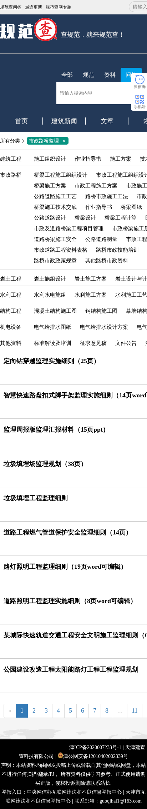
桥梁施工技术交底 (55, 207)
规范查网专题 (58, 7)
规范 (88, 75)
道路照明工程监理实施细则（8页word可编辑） (70, 600)
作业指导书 (88, 159)
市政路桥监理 (48, 141)
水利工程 (10, 295)
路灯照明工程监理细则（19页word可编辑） (65, 566)
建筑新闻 (64, 121)
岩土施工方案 (91, 279)
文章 (107, 121)
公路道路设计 (50, 218)
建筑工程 (10, 159)
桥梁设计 (85, 218)
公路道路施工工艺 (55, 196)
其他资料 (10, 343)
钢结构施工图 (101, 311)
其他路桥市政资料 (106, 260)
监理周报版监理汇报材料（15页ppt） (56, 429)
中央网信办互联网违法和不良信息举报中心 (74, 792)
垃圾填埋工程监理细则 (36, 498)
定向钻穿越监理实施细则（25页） (52, 361)
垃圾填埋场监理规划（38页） (45, 463)
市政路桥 (10, 175)
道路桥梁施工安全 (55, 239)
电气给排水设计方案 (104, 327)
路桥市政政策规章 (55, 260)
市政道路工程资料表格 (60, 250)
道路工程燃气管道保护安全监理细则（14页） (68, 532)
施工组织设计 (50, 159)
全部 (67, 75)
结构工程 (10, 311)
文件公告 (126, 343)
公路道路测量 (101, 239)
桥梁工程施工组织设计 (60, 175)
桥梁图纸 (131, 207)
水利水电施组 (50, 295)
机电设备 (10, 327)
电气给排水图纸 (52, 327)
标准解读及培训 (52, 343)
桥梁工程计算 (121, 218)
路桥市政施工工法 (106, 196)
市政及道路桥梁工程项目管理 (68, 228)
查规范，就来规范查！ (93, 34)
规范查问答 (10, 7)
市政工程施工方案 (96, 186)
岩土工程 (10, 279)
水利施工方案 (91, 295)
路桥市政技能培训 (117, 250)
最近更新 (33, 7)
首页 (21, 121)
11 (135, 710)
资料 (110, 75)
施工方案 (120, 159)
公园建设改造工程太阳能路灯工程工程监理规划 (71, 669)
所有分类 (10, 141)
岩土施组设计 (50, 279)
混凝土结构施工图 (55, 311)
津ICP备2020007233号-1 (95, 747)
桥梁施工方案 (50, 186)
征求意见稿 (93, 343)
